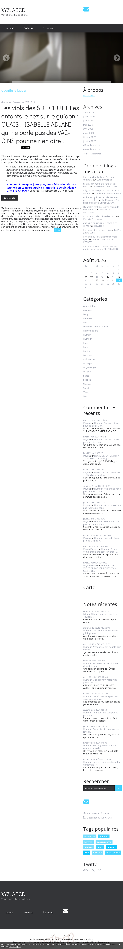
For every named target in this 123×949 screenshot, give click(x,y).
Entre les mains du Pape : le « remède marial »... (100, 247)
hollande (97, 852)
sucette (22, 215)
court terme (66, 215)
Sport (86, 388)
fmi (10, 218)
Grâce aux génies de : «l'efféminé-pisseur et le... (100, 198)
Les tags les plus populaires (83, 939)
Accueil (10, 28)
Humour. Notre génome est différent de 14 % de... (100, 747)
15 (119, 276)
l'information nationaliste (108, 193)
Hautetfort (68, 936)
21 (113, 280)
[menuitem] (10, 28)
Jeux (85, 343)
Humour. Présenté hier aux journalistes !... (101, 730)
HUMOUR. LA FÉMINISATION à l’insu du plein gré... (101, 457)
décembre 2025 (91, 145)
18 (97, 280)
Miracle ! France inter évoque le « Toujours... (100, 615)
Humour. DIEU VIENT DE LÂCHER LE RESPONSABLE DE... (99, 568)
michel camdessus (38, 221)
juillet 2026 (89, 116)
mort (100, 847)
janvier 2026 (89, 141)
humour (111, 847)
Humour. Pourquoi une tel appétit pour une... (100, 714)
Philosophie (17, 210)
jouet (63, 218)
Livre (85, 347)
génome (104, 836)
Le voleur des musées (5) (96, 229)
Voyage (87, 392)
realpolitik (22, 224)
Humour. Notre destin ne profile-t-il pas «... (101, 539)
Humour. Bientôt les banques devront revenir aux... (100, 697)
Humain (87, 334)
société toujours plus (43, 224)
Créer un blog (56, 936)
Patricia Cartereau (92, 218)
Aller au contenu (9, 2)
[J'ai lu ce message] (120, 944)
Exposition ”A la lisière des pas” (99, 216)
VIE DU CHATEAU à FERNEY (98, 240)
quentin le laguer (23, 226)
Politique (28, 210)
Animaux (87, 310)
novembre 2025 (91, 149)
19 (102, 280)
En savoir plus (15, 946)
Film (85, 322)
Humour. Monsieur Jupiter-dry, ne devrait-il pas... (100, 664)
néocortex (89, 836)
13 (108, 276)
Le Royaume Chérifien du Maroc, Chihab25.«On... (101, 201)
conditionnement (50, 215)
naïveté (67, 221)
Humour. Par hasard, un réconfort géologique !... (100, 632)
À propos (48, 28)
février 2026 (89, 137)
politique (11, 224)
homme (46, 226)
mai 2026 (88, 124)
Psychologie (40, 210)
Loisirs (86, 351)
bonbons (12, 215)
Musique (87, 355)
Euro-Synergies (104, 179)
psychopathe (34, 229)
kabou (71, 218)
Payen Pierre (90, 548)
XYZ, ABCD (13, 9)
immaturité (28, 218)
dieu (76, 215)
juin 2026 (88, 120)
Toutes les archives (92, 154)
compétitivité (33, 215)
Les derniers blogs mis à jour (40, 939)
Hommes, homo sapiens (67, 207)
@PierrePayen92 (92, 869)
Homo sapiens (90, 330)
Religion (52, 210)
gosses (17, 218)
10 (91, 276)
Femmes (49, 207)
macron (46, 229)
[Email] (86, 9)
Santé (60, 210)
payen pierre (104, 841)
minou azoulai (55, 221)
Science (68, 210)
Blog (41, 207)
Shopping (88, 384)
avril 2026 (88, 128)
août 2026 (88, 112)
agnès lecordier (25, 213)
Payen (86, 422)
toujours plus (62, 224)
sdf (29, 224)
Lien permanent (13, 207)
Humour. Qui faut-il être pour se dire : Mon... (101, 424)
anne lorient (41, 213)
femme (37, 226)
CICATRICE (99, 225)
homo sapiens (58, 226)
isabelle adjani (52, 218)
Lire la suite (9, 197)
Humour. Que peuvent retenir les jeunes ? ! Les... (100, 681)
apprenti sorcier (56, 213)
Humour (5, 210)
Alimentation (89, 306)
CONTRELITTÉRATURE (105, 186)
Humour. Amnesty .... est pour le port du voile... (102, 648)
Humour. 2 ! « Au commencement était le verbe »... (100, 550)
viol (71, 224)
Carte (89, 587)
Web (3, 213)
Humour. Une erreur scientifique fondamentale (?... (102, 763)
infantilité (39, 218)
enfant (4, 218)
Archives (28, 28)
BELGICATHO (111, 248)
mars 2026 (88, 133)
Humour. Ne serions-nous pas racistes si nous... (102, 490)
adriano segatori (18, 229)
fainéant (70, 226)
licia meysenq (20, 221)
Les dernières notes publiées (62, 939)
